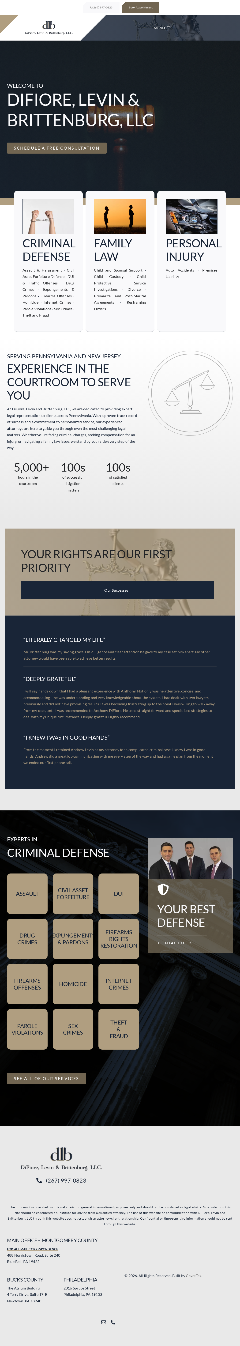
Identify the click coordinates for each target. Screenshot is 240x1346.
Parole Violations (36, 308)
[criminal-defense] (48, 201)
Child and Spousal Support (118, 270)
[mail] (103, 1322)
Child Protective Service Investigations (120, 282)
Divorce (134, 289)
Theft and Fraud (35, 315)
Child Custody (109, 276)
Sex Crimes (63, 308)
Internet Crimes (57, 302)
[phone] (113, 1322)
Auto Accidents (180, 270)
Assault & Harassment (42, 270)
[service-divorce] (120, 201)
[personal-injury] (191, 201)
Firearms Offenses (56, 296)
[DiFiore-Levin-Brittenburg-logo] (61, 1149)
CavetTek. (194, 1275)
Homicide (30, 302)
